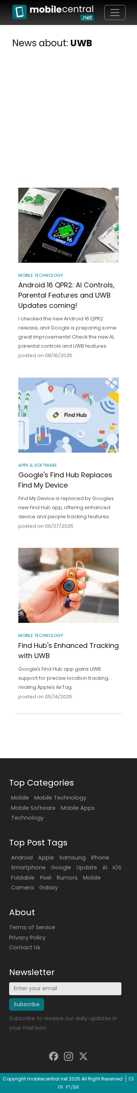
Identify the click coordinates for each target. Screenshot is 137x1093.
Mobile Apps (78, 808)
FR (60, 1087)
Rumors (67, 877)
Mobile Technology (60, 797)
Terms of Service (32, 927)
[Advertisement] (68, 119)
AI (104, 867)
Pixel (45, 877)
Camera (22, 887)
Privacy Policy (27, 937)
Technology (27, 818)
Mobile (20, 797)
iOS (117, 867)
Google (61, 867)
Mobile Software (33, 808)
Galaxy (48, 887)
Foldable (23, 877)
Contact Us (24, 947)
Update (86, 867)
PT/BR (72, 1087)
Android (22, 857)
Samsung (72, 857)
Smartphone (28, 867)
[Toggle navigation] (115, 12)
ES (131, 1079)
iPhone (100, 857)
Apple (46, 857)
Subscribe (27, 1004)
